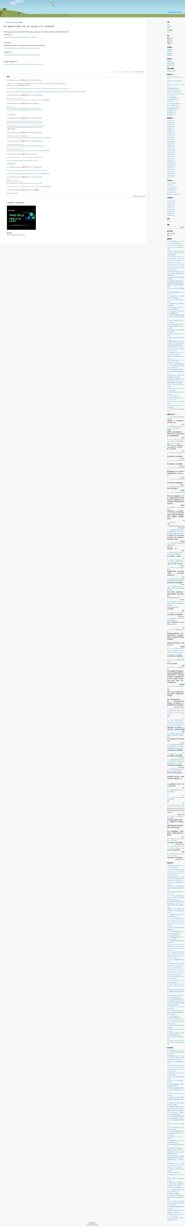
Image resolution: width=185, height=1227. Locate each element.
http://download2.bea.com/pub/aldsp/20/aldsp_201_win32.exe (20, 37)
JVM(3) (169, 101)
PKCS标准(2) (170, 188)
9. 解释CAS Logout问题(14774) (175, 908)
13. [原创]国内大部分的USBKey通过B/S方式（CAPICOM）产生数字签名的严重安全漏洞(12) (175, 1108)
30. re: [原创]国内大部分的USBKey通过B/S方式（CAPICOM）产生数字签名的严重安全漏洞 (175, 746)
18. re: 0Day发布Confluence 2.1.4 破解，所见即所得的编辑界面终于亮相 (175, 588)
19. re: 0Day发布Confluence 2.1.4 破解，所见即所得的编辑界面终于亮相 (175, 603)
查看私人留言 (171, 65)
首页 (168, 24)
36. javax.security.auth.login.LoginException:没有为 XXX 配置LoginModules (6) (175, 1202)
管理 (24, 235)
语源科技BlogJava (92, 1223)
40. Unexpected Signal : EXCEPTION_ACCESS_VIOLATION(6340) (175, 1042)
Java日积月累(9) (171, 97)
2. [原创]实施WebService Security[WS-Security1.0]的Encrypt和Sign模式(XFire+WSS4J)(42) (176, 1057)
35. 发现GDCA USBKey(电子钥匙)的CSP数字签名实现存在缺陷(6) (175, 1197)
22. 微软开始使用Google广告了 (175, 341)
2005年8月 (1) (171, 177)
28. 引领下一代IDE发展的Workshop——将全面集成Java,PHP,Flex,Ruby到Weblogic (175, 365)
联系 (168, 28)
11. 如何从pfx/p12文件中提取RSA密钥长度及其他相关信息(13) (175, 1099)
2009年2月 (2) (171, 122)
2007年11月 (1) (171, 134)
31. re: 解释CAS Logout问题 (174, 754)
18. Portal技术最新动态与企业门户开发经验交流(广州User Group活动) (175, 326)
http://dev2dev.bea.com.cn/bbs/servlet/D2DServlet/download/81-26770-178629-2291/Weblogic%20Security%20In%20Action (40, 91)
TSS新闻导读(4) (171, 109)
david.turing (125, 71)
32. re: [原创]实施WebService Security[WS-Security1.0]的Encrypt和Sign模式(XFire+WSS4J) (175, 761)
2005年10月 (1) (171, 175)
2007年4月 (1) (171, 141)
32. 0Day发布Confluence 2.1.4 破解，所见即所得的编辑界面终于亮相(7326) (175, 1012)
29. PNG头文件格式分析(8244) (175, 999)
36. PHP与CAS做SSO (172, 396)
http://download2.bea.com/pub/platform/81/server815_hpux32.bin (24, 127)
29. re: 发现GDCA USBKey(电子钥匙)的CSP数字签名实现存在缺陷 (175, 735)
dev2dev (169, 221)
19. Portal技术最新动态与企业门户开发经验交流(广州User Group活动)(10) (175, 1133)
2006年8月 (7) (171, 156)
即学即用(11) (170, 111)
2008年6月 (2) (171, 126)
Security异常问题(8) (172, 103)
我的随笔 (169, 50)
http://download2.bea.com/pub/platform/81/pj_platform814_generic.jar (25, 146)
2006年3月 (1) (171, 211)
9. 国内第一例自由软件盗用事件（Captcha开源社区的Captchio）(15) (175, 1089)
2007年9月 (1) (171, 135)
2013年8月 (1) (171, 120)
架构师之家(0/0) (171, 71)
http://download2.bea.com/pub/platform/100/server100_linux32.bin (24, 183)
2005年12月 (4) (171, 171)
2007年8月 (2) (171, 137)
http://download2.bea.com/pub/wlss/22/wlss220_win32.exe (22, 160)
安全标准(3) (170, 112)
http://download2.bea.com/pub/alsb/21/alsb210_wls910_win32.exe (22, 48)
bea (36, 154)
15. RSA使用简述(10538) (174, 935)
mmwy (36, 103)
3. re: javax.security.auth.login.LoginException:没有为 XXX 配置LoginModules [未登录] (175, 441)
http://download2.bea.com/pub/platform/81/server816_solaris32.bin (24, 137)
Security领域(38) (171, 105)
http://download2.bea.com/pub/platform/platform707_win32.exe (24, 173)
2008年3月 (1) (171, 130)
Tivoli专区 (170, 190)
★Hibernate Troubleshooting (174, 77)
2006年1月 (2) (171, 169)
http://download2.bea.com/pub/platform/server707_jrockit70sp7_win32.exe (27, 170)
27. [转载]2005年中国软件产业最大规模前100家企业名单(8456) (175, 991)
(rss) (168, 79)
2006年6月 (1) (171, 206)
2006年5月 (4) (171, 208)
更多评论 (82, 91)
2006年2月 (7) (171, 167)
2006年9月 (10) (171, 154)
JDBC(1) (169, 185)
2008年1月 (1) (171, 132)
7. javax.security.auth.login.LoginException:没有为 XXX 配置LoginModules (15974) (176, 897)
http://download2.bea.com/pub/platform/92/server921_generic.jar (24, 150)
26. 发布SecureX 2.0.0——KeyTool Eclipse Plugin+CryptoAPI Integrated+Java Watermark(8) (175, 1165)
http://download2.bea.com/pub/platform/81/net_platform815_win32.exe (23, 64)
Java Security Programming (174, 94)
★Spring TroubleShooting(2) (174, 81)
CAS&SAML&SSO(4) (173, 92)
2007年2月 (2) (171, 145)
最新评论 (169, 55)
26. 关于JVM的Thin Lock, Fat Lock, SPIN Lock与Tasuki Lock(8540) (175, 986)
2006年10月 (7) (171, 152)
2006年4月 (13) (171, 164)
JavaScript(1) (170, 96)
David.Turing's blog (174, 12)
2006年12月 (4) (171, 149)
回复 (78, 91)
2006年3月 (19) (171, 166)
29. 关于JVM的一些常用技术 (175, 369)
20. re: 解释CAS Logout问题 (174, 613)
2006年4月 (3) (171, 209)
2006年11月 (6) (171, 150)
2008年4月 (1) (171, 128)
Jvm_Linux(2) (171, 187)
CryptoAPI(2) (170, 183)
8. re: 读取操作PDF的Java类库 (175, 486)
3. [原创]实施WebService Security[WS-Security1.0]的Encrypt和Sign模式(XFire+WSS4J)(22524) (176, 878)
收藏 (143, 71)
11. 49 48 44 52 (171, 522)
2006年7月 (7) (171, 158)
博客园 (8, 235)
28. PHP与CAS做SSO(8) (173, 1172)
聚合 (168, 30)
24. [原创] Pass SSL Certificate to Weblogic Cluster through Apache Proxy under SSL (175, 348)
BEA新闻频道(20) (172, 88)
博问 (21, 235)
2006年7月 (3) (171, 204)
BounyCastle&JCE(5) (173, 90)
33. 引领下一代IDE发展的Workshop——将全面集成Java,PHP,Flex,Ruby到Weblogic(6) (175, 1189)
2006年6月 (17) (171, 160)
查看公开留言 (171, 63)
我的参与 (169, 53)
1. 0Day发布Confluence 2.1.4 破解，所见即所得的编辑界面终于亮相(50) (175, 1052)
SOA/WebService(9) (172, 107)
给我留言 (169, 61)
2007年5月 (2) (171, 139)
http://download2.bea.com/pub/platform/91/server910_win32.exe (21, 55)
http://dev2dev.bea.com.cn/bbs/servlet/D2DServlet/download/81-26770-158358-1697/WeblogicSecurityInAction (36, 88)
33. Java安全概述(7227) (173, 1016)
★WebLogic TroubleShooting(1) (175, 84)
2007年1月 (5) (171, 147)
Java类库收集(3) (171, 99)
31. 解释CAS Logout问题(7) (174, 1182)
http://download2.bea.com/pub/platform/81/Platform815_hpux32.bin (25, 123)
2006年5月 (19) (171, 162)
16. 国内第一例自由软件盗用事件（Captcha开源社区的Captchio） (175, 316)
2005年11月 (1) (171, 173)
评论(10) (136, 71)
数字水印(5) (170, 114)
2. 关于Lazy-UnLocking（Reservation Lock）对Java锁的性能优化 (175, 247)
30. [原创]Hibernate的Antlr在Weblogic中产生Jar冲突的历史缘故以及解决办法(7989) (176, 1003)
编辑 (140, 71)
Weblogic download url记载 (14, 22)
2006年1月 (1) (171, 215)
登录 (15, 202)
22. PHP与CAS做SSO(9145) (174, 967)
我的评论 (169, 51)
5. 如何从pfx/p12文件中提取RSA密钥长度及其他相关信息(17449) (175, 888)
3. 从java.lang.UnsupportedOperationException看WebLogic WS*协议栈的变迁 (175, 252)
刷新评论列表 (143, 196)
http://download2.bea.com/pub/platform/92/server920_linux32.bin (24, 110)
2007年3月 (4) (171, 143)
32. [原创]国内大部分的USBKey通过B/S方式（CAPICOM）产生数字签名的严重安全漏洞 (175, 380)
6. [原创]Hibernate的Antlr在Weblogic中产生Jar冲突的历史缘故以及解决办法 (175, 273)
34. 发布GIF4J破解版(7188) (174, 1018)
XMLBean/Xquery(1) (172, 194)
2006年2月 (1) (171, 213)
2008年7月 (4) (171, 124)
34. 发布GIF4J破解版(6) (173, 1193)
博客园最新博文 (15, 235)
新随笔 (169, 26)
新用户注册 (136, 196)
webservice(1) (170, 192)
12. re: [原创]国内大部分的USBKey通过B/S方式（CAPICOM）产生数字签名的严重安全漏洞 (175, 531)
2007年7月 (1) (171, 200)
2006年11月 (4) (171, 202)
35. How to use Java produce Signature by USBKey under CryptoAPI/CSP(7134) (175, 1021)
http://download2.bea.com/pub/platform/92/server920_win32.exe (24, 108)
